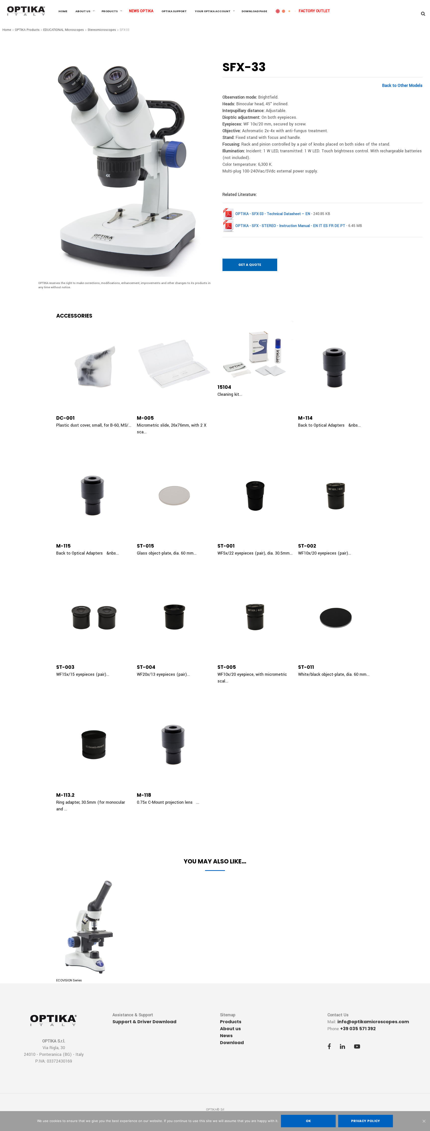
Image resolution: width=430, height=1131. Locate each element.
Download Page (254, 11)
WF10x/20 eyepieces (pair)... (324, 553)
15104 (224, 387)
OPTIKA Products (27, 30)
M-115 (63, 546)
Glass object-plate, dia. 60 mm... (167, 553)
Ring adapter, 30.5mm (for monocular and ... (90, 805)
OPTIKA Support (174, 11)
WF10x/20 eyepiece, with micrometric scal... (252, 678)
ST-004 (146, 667)
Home (62, 11)
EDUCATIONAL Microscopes (63, 30)
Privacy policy (365, 1121)
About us (82, 11)
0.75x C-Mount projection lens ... (168, 802)
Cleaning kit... (229, 394)
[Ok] (423, 1121)
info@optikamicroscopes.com (373, 1021)
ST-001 (226, 546)
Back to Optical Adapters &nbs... (329, 425)
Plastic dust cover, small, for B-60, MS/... (93, 425)
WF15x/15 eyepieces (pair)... (82, 674)
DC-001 (65, 418)
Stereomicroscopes (102, 30)
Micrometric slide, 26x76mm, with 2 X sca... (171, 428)
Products (110, 11)
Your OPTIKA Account (212, 11)
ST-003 (65, 667)
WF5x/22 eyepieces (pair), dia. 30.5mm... (255, 553)
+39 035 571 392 (358, 1028)
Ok (308, 1121)
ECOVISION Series (69, 980)
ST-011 (306, 667)
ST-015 (145, 546)
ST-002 (307, 546)
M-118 (144, 795)
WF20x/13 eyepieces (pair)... (163, 674)
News (226, 1035)
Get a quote (249, 264)
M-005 (145, 418)
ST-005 (226, 667)
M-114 (305, 418)
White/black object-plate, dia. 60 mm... (334, 674)
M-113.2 (65, 795)
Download (232, 1042)
